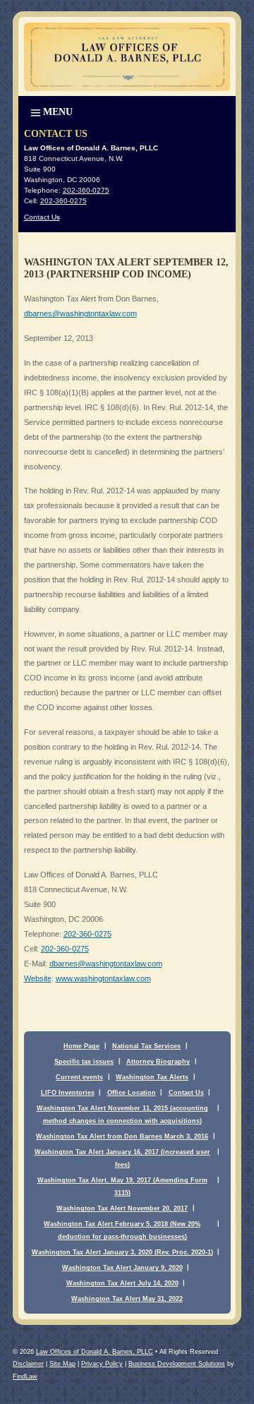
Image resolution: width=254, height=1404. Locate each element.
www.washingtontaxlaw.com (103, 978)
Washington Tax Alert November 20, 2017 (122, 1208)
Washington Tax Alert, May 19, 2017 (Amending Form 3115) (122, 1186)
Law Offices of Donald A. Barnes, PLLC (94, 1351)
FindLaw (25, 1376)
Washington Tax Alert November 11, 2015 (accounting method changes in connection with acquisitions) (122, 1114)
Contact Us (42, 217)
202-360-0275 (87, 934)
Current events (79, 1077)
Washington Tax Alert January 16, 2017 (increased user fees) (122, 1158)
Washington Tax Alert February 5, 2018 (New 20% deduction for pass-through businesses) (122, 1230)
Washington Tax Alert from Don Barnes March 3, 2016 (122, 1136)
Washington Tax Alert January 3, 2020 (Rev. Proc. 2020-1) (122, 1252)
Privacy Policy (102, 1363)
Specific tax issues (84, 1061)
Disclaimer (28, 1363)
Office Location (131, 1092)
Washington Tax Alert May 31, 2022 (127, 1298)
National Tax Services (146, 1046)
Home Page (81, 1046)
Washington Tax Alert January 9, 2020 (122, 1267)
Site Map (62, 1363)
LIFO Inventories (68, 1092)
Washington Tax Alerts (152, 1077)
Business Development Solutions (176, 1363)
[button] (50, 110)
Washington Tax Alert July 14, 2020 (122, 1283)
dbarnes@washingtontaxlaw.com (80, 313)
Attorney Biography (158, 1061)
